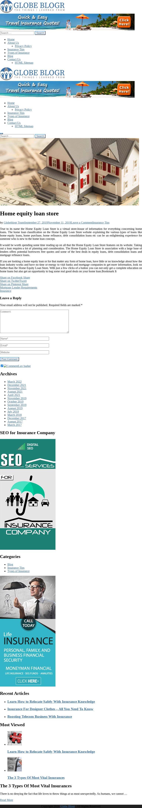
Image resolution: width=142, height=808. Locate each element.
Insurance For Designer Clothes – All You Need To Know (50, 709)
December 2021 (16, 385)
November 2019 (16, 398)
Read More (6, 800)
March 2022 (14, 381)
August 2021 (15, 391)
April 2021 (13, 395)
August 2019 (15, 408)
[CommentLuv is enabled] (17, 366)
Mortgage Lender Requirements (18, 287)
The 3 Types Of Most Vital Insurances (36, 778)
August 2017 (15, 421)
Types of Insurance (18, 52)
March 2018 (14, 414)
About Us (13, 42)
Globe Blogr (67, 806)
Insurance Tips (15, 49)
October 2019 (15, 401)
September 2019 (16, 404)
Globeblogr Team (14, 222)
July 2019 (13, 411)
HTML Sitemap (24, 62)
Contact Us (14, 59)
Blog (10, 56)
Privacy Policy (23, 46)
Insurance (5, 290)
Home (11, 39)
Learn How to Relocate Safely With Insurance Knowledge (51, 702)
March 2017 (14, 424)
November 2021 (16, 388)
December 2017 (16, 418)
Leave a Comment (81, 222)
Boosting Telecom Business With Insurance (39, 716)
